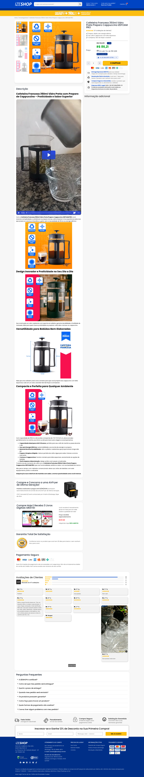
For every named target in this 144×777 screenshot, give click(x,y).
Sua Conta (74, 745)
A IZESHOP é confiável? (28, 679)
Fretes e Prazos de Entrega (96, 747)
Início (16, 18)
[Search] (80, 4)
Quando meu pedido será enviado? (33, 692)
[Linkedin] (26, 762)
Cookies (47, 774)
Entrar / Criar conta (92, 3)
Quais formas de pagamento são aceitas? (36, 705)
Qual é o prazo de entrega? (30, 688)
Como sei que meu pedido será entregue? (36, 684)
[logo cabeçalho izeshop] (23, 4)
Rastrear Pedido (75, 747)
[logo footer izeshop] (21, 743)
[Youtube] (23, 762)
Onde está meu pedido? (108, 3)
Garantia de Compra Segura (96, 745)
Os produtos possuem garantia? (32, 696)
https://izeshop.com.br (63, 771)
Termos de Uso (26, 774)
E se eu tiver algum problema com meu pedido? (38, 709)
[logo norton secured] (34, 757)
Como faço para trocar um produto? (34, 701)
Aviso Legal (18, 774)
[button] (72, 680)
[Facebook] (20, 762)
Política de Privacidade (38, 774)
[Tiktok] (36, 762)
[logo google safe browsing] (22, 757)
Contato (73, 750)
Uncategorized (23, 18)
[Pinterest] (33, 762)
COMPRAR (115, 63)
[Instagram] (30, 762)
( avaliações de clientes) (102, 31)
